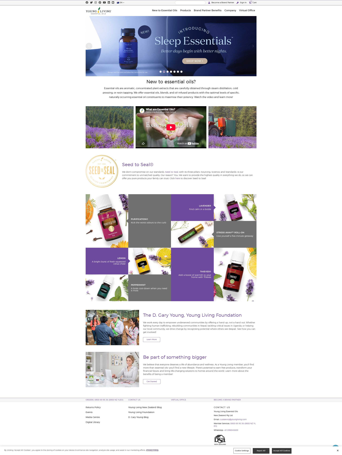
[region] (171, 450)
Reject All (261, 451)
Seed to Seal (171, 172)
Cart (253, 2)
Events (89, 412)
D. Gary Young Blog (138, 417)
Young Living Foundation (141, 412)
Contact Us (134, 400)
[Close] (338, 450)
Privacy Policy (152, 450)
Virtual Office (247, 10)
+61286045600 (231, 430)
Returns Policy (93, 407)
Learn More (152, 340)
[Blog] (113, 2)
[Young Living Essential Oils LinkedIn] (109, 2)
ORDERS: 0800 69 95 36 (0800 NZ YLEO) (104, 400)
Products (185, 10)
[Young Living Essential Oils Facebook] (87, 2)
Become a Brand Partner (223, 3)
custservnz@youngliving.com (233, 419)
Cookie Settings (242, 451)
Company (230, 10)
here (178, 178)
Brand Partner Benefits (207, 10)
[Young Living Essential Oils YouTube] (104, 2)
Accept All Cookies (281, 451)
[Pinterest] (100, 2)
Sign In (243, 3)
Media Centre (93, 417)
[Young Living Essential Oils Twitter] (91, 2)
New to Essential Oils (164, 10)
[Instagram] (95, 2)
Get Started (152, 382)
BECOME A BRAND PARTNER (227, 400)
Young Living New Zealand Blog (145, 407)
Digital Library (93, 422)
